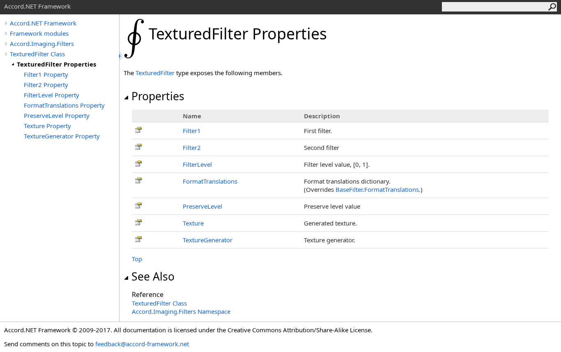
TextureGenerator (207, 240)
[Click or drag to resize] (121, 56)
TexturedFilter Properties (56, 64)
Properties (157, 96)
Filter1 (192, 131)
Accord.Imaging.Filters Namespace (181, 311)
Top (137, 259)
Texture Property (47, 126)
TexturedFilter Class (37, 54)
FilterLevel (197, 164)
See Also (153, 276)
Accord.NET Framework (43, 23)
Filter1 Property (46, 74)
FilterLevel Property (51, 95)
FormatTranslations (210, 181)
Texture (193, 223)
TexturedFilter (155, 73)
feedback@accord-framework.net (142, 344)
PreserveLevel (202, 206)
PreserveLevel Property (57, 115)
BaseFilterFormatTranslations (377, 189)
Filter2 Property (46, 85)
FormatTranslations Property (64, 105)
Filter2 (192, 147)
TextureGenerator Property (62, 136)
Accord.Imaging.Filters (42, 43)
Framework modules (39, 33)
